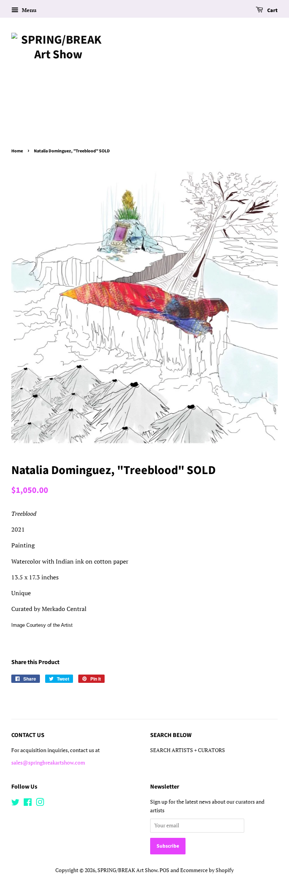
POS (164, 870)
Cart (272, 10)
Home (17, 151)
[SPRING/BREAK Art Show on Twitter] (15, 803)
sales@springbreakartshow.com (48, 762)
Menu (28, 10)
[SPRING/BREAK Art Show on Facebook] (27, 803)
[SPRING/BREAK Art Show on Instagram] (40, 803)
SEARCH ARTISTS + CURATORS (187, 750)
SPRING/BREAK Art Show (127, 870)
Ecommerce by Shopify (207, 870)
